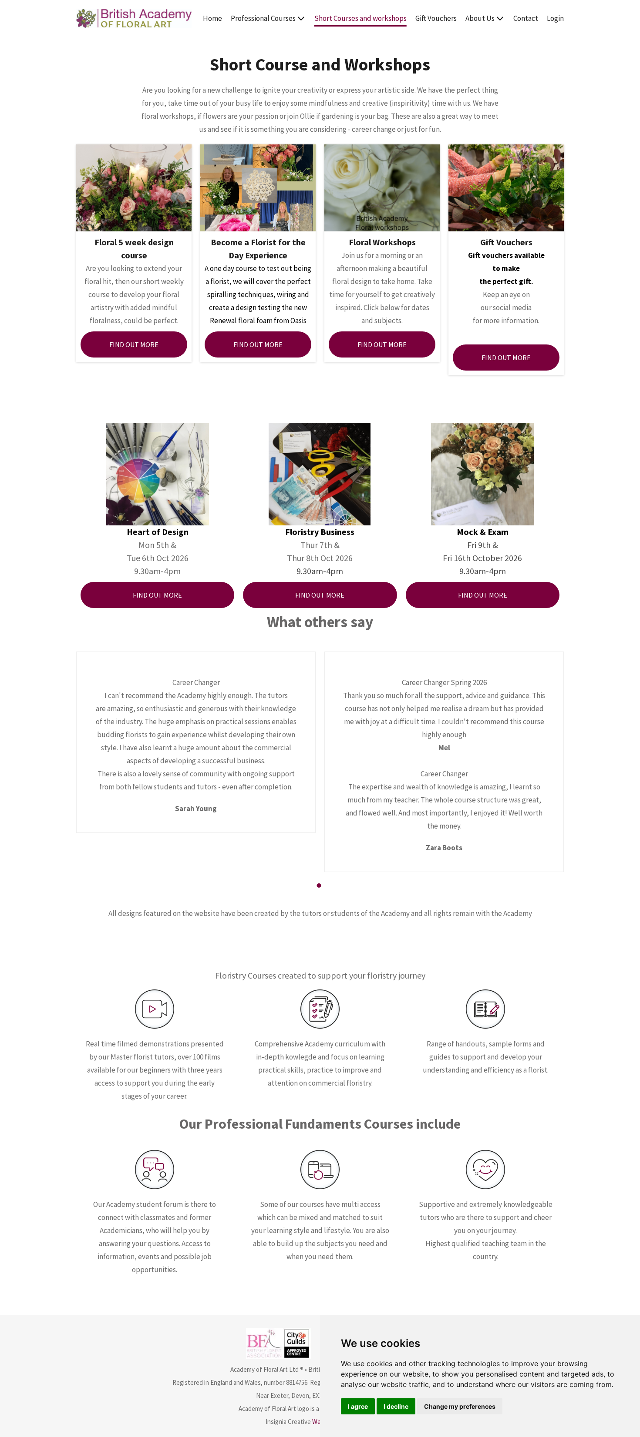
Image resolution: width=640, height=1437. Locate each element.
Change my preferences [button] (459, 1406)
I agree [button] (358, 1406)
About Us (480, 18)
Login (555, 18)
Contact (525, 18)
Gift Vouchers (436, 18)
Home (212, 18)
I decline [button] (396, 1406)
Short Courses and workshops (360, 18)
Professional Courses (263, 18)
